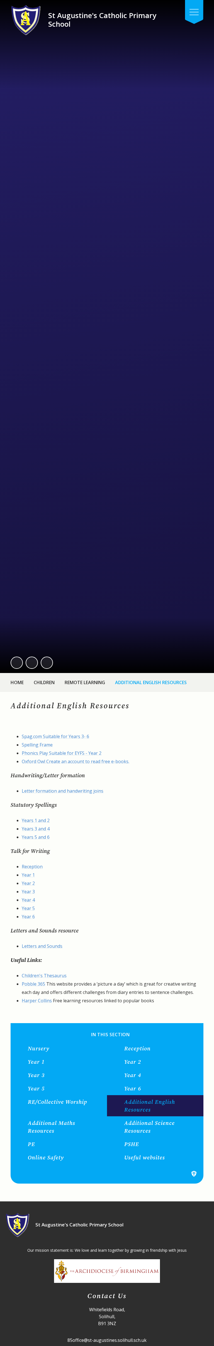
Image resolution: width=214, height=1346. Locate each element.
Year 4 (28, 900)
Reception (32, 866)
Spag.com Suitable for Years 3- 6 (55, 736)
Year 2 (28, 883)
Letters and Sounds (42, 946)
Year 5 (28, 908)
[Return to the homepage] (26, 19)
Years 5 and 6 (36, 837)
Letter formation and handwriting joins (62, 791)
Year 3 (28, 892)
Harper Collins (37, 1001)
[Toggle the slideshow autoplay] (47, 663)
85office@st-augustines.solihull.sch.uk (107, 1340)
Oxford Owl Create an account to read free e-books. (75, 761)
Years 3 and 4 (36, 829)
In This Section (110, 1034)
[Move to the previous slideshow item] (17, 663)
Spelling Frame (37, 745)
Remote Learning (85, 682)
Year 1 (28, 875)
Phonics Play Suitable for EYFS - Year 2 (61, 753)
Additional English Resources (151, 682)
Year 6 (28, 917)
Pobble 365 (33, 984)
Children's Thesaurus (44, 976)
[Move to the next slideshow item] (32, 663)
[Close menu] (194, 12)
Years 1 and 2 (36, 820)
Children (44, 682)
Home (17, 682)
